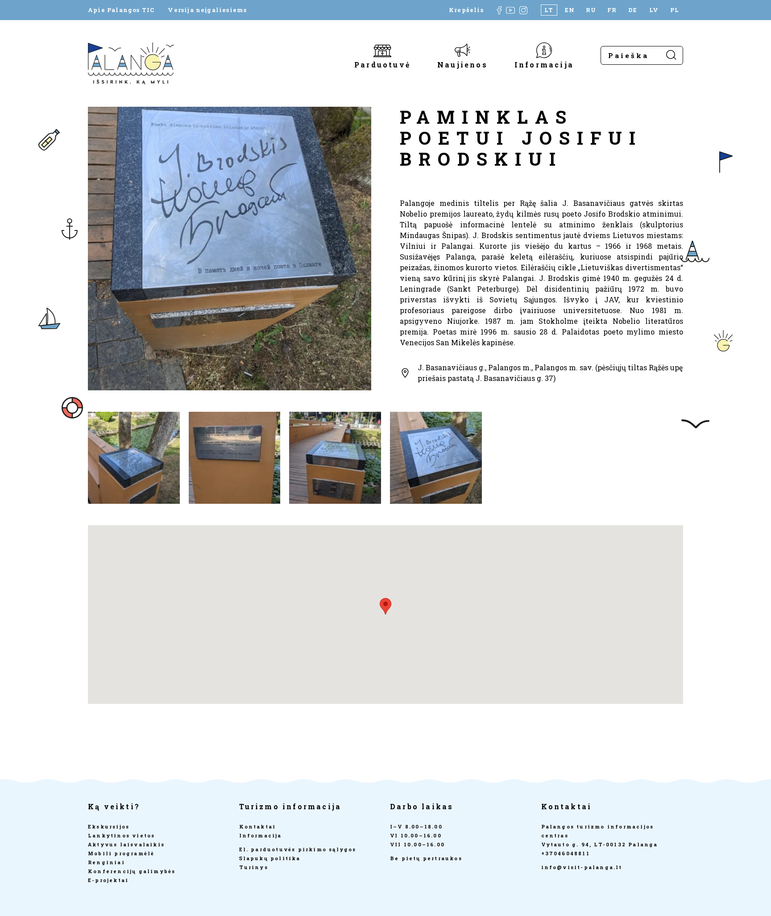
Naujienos (462, 64)
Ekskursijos (108, 826)
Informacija (544, 64)
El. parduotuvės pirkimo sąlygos (297, 849)
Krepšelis (466, 10)
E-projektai (108, 880)
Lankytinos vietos (121, 835)
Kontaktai (257, 826)
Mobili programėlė (121, 853)
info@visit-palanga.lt (581, 867)
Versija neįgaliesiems (207, 10)
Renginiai (106, 862)
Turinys (253, 867)
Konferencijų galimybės (131, 871)
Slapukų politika (270, 858)
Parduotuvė (382, 64)
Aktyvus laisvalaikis (126, 844)
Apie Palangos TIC (121, 10)
